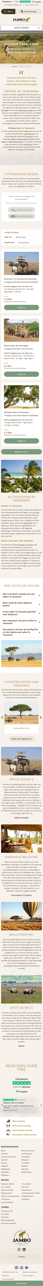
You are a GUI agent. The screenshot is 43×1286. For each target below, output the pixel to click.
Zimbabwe (26, 1163)
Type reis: (8, 237)
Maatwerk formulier (24, 216)
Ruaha (13, 139)
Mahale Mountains (16, 142)
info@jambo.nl (13, 5)
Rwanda (25, 1166)
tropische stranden (21, 52)
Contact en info (7, 1211)
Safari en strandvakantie (10, 1196)
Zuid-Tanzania (27, 1154)
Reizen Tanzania (25, 67)
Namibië (4, 1160)
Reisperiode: (9, 242)
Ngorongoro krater (26, 110)
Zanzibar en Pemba (25, 545)
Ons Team (5, 1214)
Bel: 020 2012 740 (24, 210)
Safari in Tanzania (21, 817)
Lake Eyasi (28, 144)
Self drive (25, 1187)
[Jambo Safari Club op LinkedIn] (24, 1249)
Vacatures (4, 1217)
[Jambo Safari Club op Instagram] (19, 1249)
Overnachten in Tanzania (21, 895)
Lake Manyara (29, 134)
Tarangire (29, 136)
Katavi (4, 142)
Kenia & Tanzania (28, 1150)
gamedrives (27, 523)
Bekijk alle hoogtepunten (21, 739)
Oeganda (4, 1166)
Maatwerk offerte (7, 1184)
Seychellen (5, 1172)
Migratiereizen (6, 1193)
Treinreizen (5, 1199)
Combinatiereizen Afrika (31, 1193)
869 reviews (26, 1087)
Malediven (5, 1175)
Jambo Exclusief (7, 1190)
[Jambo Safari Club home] (21, 1237)
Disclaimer (5, 1275)
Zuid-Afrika (26, 1157)
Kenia (3, 1150)
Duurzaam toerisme (8, 1223)
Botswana (25, 1160)
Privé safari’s (26, 1184)
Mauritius (25, 1169)
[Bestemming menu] (21, 27)
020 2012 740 (32, 5)
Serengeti (4, 110)
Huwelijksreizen (28, 1196)
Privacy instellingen (8, 1279)
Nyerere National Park (25, 139)
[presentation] (2, 717)
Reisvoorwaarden (7, 1220)
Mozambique (26, 1172)
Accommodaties (7, 1202)
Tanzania (4, 1154)
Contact (21, 1256)
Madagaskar (5, 1169)
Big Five (22, 1046)
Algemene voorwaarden (30, 1272)
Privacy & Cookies (28, 1275)
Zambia (4, 1163)
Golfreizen (25, 1199)
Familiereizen (27, 1190)
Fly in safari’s (6, 1187)
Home (14, 67)
